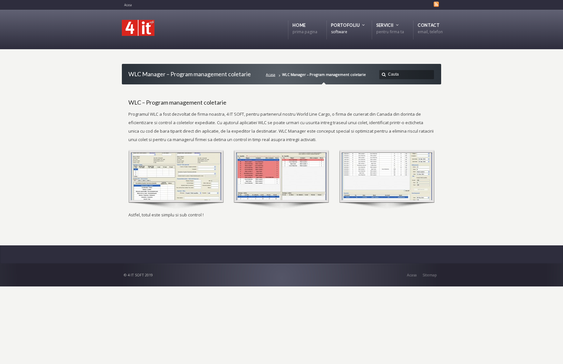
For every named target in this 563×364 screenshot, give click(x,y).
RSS (436, 4)
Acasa (270, 74)
